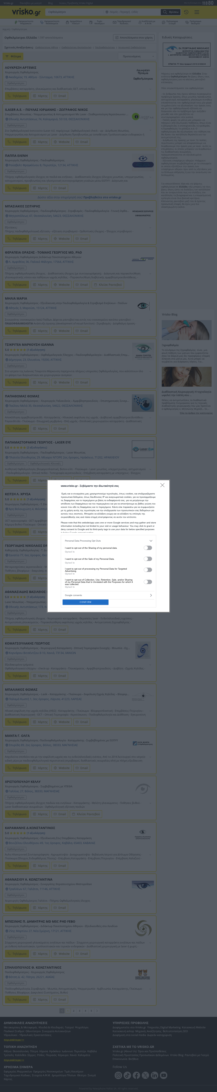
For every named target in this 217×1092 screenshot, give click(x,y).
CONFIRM (86, 602)
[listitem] (108, 540)
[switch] (148, 548)
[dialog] (108, 546)
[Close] (163, 486)
